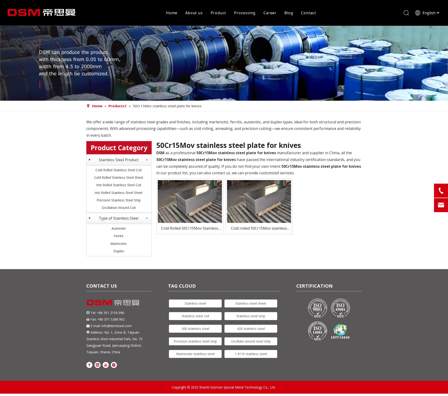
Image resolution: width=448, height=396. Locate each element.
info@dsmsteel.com (117, 326)
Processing (245, 12)
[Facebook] (89, 364)
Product (218, 12)
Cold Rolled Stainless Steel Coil (118, 170)
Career (269, 12)
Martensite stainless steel (195, 354)
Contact (308, 12)
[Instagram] (114, 364)
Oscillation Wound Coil (119, 207)
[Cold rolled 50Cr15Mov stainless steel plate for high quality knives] (259, 201)
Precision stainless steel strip (195, 341)
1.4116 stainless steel (251, 354)
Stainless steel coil (195, 316)
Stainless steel (195, 303)
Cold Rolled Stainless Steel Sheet (118, 177)
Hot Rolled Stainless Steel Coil (118, 185)
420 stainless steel (251, 328)
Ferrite (118, 236)
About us (194, 12)
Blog (288, 12)
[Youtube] (106, 364)
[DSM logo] (113, 302)
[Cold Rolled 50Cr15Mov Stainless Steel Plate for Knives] (190, 201)
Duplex (118, 251)
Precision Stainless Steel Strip (119, 200)
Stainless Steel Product (119, 159)
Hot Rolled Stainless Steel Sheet (118, 192)
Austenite (119, 228)
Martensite (118, 243)
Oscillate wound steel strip (251, 341)
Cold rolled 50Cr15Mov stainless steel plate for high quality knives (259, 229)
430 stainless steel (195, 328)
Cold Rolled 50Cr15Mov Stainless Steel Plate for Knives (189, 229)
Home (171, 12)
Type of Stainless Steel (118, 218)
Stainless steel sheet (250, 303)
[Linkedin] (97, 364)
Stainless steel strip (250, 316)
